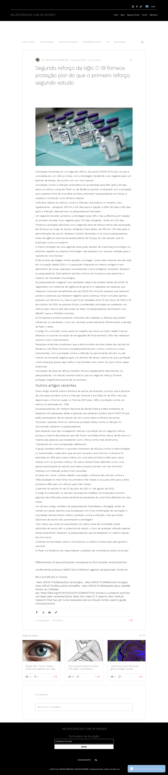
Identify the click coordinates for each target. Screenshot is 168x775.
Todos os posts (28, 42)
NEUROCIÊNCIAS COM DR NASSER (32, 14)
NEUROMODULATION (92, 42)
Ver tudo (142, 635)
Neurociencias (120, 42)
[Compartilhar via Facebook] (36, 612)
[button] (142, 42)
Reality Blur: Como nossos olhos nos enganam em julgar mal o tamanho (41, 667)
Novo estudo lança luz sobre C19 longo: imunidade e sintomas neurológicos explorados (83, 667)
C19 (107, 42)
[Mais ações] (131, 60)
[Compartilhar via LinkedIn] (49, 612)
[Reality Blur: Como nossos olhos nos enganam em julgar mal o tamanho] (41, 650)
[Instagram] (133, 6)
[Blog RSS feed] (96, 760)
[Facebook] (137, 6)
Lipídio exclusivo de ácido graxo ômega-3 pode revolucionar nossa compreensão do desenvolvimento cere (124, 667)
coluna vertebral (47, 42)
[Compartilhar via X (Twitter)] (43, 612)
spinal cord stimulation (68, 42)
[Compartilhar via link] (56, 612)
